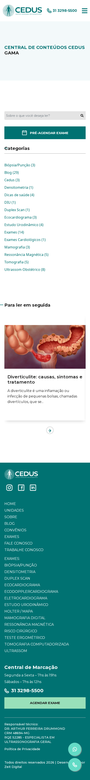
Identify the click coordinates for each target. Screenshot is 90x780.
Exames (11, 537)
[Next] (50, 430)
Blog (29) (11, 172)
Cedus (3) (12, 180)
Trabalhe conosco (23, 550)
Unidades (14, 510)
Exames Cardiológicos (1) (25, 239)
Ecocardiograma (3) (20, 217)
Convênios (15, 530)
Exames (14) (14, 232)
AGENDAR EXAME (45, 703)
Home (10, 504)
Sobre (10, 517)
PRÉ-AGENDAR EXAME (49, 133)
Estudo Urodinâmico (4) (23, 224)
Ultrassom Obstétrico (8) (24, 269)
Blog (9, 523)
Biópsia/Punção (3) (19, 165)
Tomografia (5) (16, 262)
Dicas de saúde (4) (19, 194)
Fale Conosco (18, 543)
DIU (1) (10, 202)
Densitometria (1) (18, 187)
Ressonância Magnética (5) (26, 254)
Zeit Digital (13, 767)
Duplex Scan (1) (17, 209)
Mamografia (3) (17, 247)
